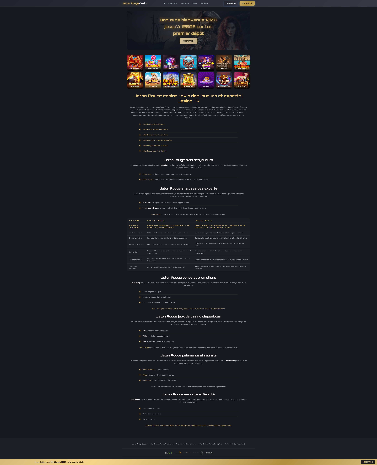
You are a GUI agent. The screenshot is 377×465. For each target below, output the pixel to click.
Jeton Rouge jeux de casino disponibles (157, 140)
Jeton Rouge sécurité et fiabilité (154, 151)
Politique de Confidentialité (235, 444)
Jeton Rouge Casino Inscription (210, 444)
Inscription (204, 3)
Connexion (185, 3)
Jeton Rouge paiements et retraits (155, 146)
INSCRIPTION (247, 3)
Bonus (195, 3)
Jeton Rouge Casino (170, 3)
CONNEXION (231, 3)
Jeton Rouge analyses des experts (155, 129)
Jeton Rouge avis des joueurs (153, 124)
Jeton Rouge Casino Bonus (186, 444)
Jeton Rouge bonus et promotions (155, 135)
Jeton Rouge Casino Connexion (161, 444)
